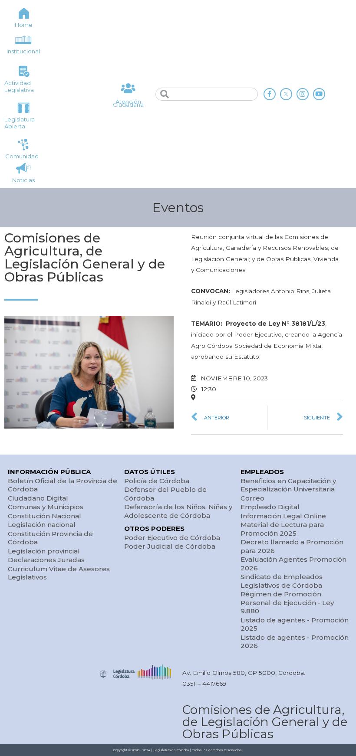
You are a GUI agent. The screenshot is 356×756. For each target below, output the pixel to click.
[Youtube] (319, 94)
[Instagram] (303, 94)
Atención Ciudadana (128, 103)
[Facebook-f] (270, 94)
